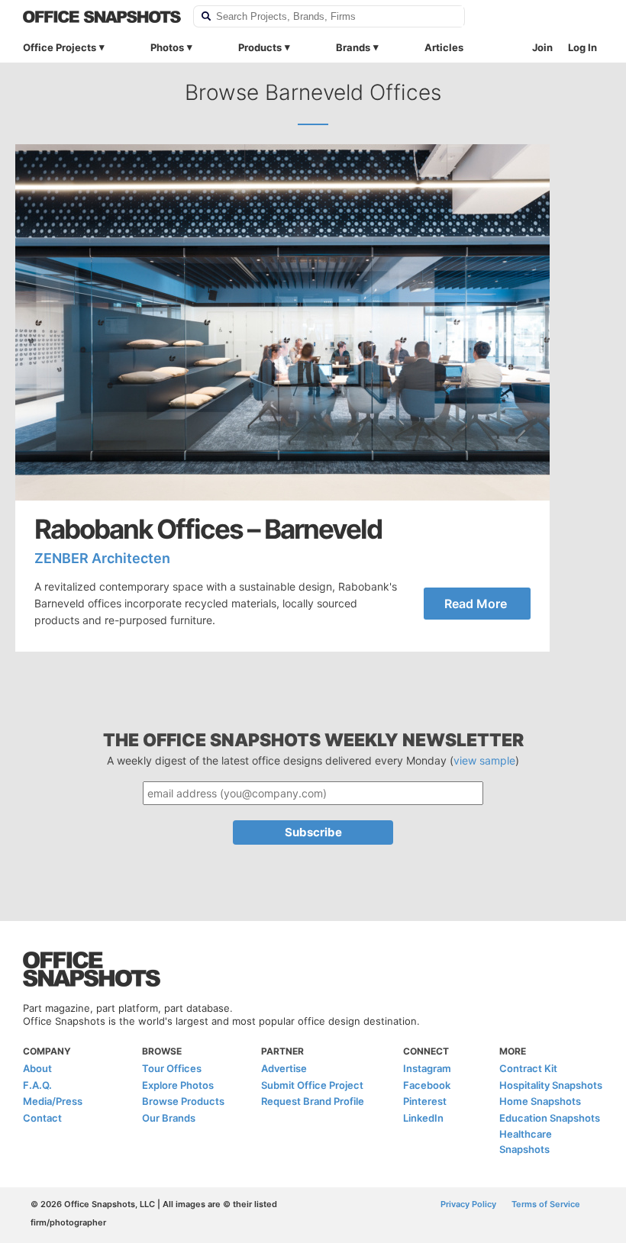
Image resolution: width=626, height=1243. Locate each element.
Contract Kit (528, 1068)
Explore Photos (178, 1085)
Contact (42, 1118)
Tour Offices (172, 1068)
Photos (167, 47)
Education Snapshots (549, 1118)
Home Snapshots (540, 1101)
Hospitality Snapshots (550, 1085)
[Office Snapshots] (102, 17)
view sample (484, 760)
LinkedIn (423, 1118)
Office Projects (59, 47)
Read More (475, 603)
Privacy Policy (468, 1204)
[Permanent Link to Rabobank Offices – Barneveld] (282, 322)
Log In (582, 47)
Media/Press (52, 1101)
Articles (443, 47)
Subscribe (313, 832)
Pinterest (425, 1101)
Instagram (427, 1068)
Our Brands (168, 1118)
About (37, 1068)
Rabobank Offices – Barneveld (208, 529)
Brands (353, 47)
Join (542, 47)
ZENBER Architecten (102, 558)
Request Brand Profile (312, 1101)
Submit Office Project (312, 1085)
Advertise (284, 1068)
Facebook (426, 1085)
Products (260, 47)
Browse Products (183, 1101)
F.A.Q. (37, 1085)
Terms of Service (545, 1204)
